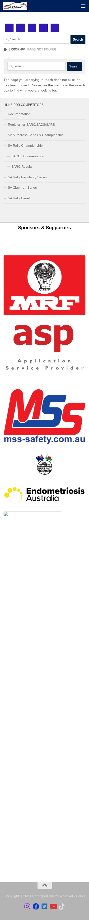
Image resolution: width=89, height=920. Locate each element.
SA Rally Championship (25, 145)
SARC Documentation (27, 156)
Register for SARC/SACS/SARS (31, 124)
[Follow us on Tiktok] (61, 906)
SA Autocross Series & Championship (36, 135)
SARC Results (22, 166)
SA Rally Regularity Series (27, 177)
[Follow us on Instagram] (27, 906)
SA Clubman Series (22, 187)
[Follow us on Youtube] (53, 906)
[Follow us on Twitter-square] (44, 906)
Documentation (19, 114)
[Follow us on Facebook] (36, 906)
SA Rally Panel (19, 198)
